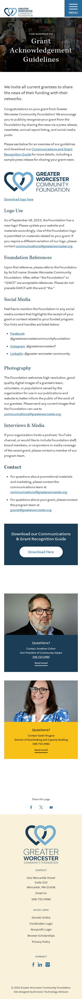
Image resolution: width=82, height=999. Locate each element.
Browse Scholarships (41, 936)
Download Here (41, 552)
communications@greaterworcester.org (44, 246)
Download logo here (18, 199)
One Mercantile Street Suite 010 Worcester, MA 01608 (41, 882)
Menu (73, 13)
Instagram (17, 346)
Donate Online (41, 917)
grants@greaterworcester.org (30, 510)
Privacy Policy (41, 942)
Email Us (41, 893)
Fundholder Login (41, 924)
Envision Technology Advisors (50, 992)
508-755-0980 (41, 657)
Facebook (17, 334)
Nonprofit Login (41, 929)
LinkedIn (16, 354)
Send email (41, 663)
